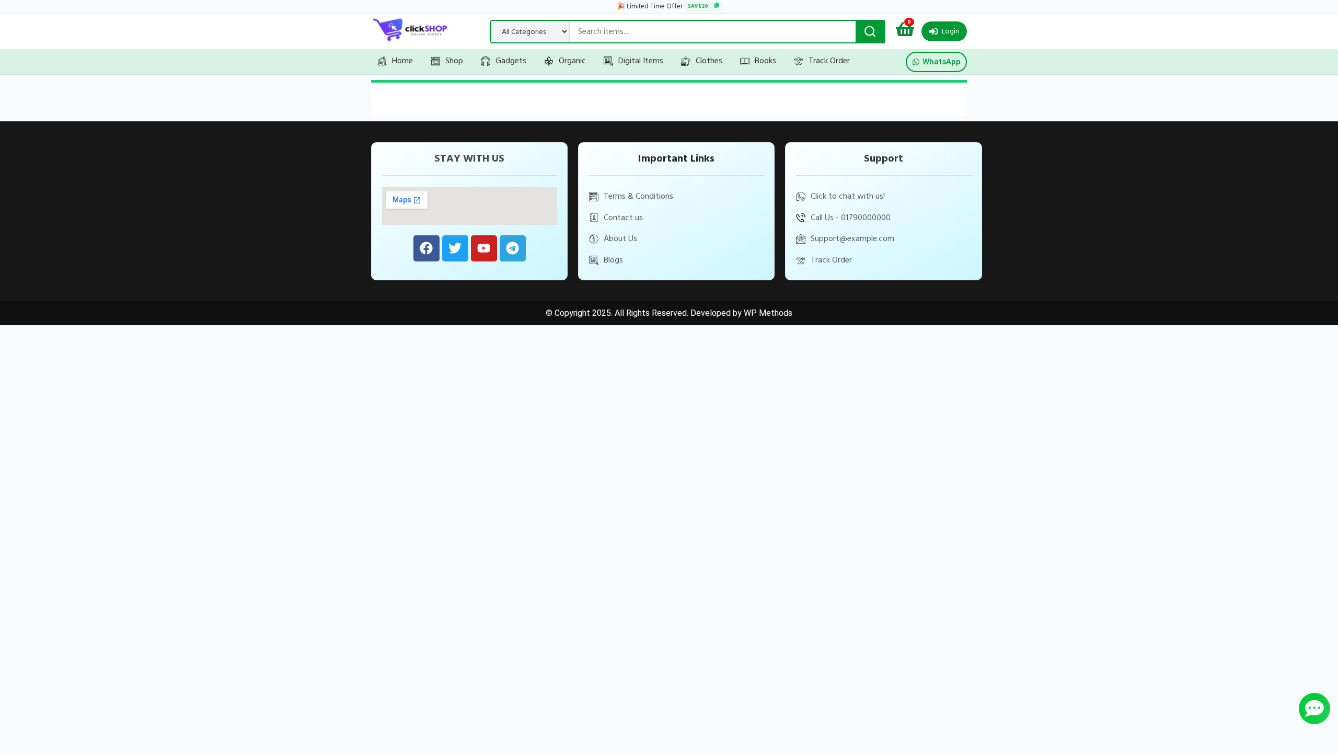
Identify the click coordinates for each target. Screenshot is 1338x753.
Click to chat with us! (848, 196)
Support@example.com (852, 238)
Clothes (709, 60)
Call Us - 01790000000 (851, 217)
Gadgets (510, 60)
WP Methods (768, 313)
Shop (454, 60)
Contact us (623, 217)
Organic (572, 60)
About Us (620, 238)
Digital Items (640, 60)
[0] (905, 32)
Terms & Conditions (638, 196)
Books (765, 60)
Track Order (829, 60)
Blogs (613, 260)
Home (402, 60)
